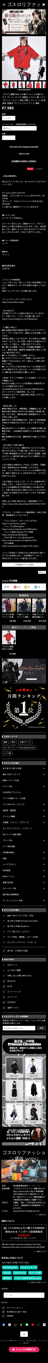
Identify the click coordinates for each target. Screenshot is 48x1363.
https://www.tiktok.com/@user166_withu (20, 546)
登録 (41, 1028)
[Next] (44, 58)
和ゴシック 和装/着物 (12, 834)
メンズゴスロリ (9, 864)
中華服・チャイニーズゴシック (16, 822)
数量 (4, 134)
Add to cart (24, 154)
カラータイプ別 (9, 888)
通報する (42, 572)
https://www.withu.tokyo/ (13, 302)
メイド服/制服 (9, 846)
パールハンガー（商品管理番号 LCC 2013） (19, 124)
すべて (7, 587)
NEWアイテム (8, 876)
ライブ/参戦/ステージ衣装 (14, 798)
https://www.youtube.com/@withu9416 (19, 540)
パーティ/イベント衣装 (13, 900)
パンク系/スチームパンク (14, 804)
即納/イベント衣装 (11, 780)
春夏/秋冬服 (8, 882)
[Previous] (3, 58)
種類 (4, 114)
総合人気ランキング (11, 774)
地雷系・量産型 (9, 810)
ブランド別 (7, 840)
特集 (5, 858)
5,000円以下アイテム (12, 792)
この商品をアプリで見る (24, 565)
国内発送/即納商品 (11, 894)
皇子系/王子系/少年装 (12, 768)
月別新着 (6, 870)
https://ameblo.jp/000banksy (15, 535)
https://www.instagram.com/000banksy (19, 529)
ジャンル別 (7, 786)
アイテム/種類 (9, 816)
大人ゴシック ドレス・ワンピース (17, 828)
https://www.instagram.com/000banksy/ (20, 319)
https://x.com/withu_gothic (14, 524)
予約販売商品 (8, 852)
